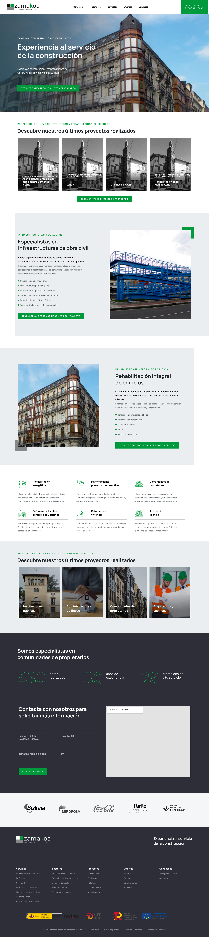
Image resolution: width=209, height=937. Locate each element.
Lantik (70, 184)
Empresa (128, 6)
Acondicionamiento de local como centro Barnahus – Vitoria (38, 181)
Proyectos (112, 6)
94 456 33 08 (68, 736)
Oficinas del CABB (121, 184)
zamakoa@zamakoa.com (33, 753)
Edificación (27, 176)
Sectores (96, 6)
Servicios (78, 6)
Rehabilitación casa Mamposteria (166, 183)
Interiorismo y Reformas (45, 176)
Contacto (143, 6)
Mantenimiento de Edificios (79, 176)
